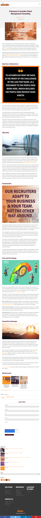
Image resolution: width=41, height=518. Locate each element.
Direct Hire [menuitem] (7, 492)
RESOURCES (20, 487)
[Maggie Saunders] (3, 398)
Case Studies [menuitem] (18, 491)
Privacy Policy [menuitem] (18, 494)
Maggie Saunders (21, 17)
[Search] (39, 474)
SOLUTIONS (8, 487)
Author (2, 394)
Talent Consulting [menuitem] (8, 493)
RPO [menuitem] (6, 489)
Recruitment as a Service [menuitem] (8, 491)
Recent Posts (6, 394)
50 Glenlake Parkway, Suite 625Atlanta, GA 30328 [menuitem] (9, 502)
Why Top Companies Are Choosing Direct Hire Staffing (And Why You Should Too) (17, 457)
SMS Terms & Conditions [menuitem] (20, 495)
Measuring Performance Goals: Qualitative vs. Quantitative (14, 448)
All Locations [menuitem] (29, 491)
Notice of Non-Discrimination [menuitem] (18, 493)
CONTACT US (9, 499)
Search (2, 472)
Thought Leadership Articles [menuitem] (20, 490)
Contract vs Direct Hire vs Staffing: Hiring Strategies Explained (14, 466)
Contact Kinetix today (6, 366)
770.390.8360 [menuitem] (7, 504)
